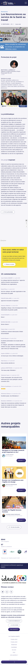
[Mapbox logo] (3, 240)
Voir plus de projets (15, 527)
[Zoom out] (26, 225)
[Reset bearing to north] (26, 227)
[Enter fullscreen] (26, 220)
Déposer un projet (10, 264)
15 (11, 24)
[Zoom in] (26, 223)
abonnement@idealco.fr (14, 620)
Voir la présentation (8, 212)
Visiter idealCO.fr (14, 629)
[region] (14, 230)
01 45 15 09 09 (14, 625)
